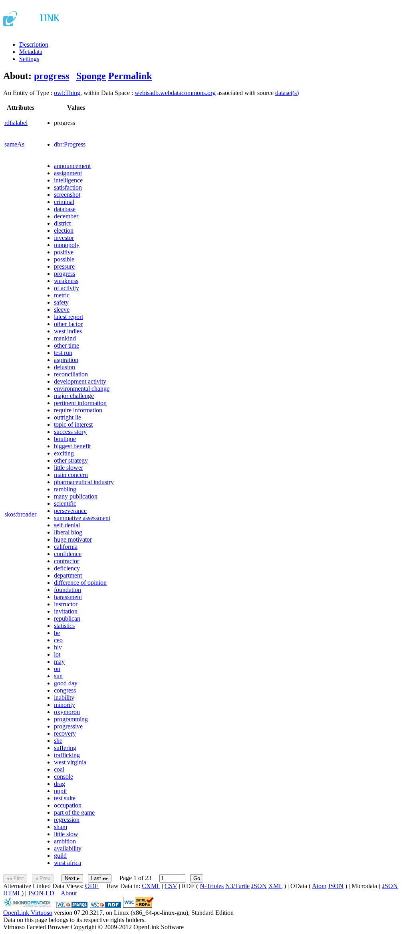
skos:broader (20, 514)
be (57, 632)
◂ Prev (42, 878)
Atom (319, 886)
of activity (66, 288)
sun (58, 676)
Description (33, 44)
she (58, 740)
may (59, 661)
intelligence (68, 180)
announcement (72, 165)
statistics (64, 625)
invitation (65, 611)
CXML (151, 886)
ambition (65, 841)
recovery (65, 733)
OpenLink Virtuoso (27, 912)
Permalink (130, 76)
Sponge (91, 76)
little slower (68, 467)
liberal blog (68, 532)
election (63, 230)
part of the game (74, 812)
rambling (65, 489)
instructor (65, 604)
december (66, 216)
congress (65, 690)
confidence (67, 553)
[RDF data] (105, 905)
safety (61, 302)
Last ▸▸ (99, 878)
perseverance (70, 510)
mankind (65, 338)
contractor (66, 561)
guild (60, 855)
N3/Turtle (237, 886)
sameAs (14, 144)
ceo (58, 640)
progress (51, 76)
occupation (67, 805)
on (57, 668)
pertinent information (80, 403)
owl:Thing (67, 92)
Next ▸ (72, 878)
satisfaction (68, 187)
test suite (64, 798)
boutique (65, 438)
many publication (75, 496)
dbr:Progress (69, 144)
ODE (92, 886)
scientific (65, 503)
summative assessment (82, 517)
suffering (65, 747)
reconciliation (71, 374)
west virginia (70, 762)
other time (66, 345)
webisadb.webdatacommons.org (175, 92)
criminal (64, 201)
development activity (80, 381)
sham (60, 826)
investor (64, 237)
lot (57, 654)
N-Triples (212, 886)
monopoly (66, 244)
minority (64, 704)
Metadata (30, 51)
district (62, 223)
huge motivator (73, 539)
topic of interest (73, 424)
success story (70, 431)
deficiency (67, 568)
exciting (64, 453)
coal (59, 769)
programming (71, 719)
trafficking (67, 755)
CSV (171, 886)
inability (64, 697)
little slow (66, 834)
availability (67, 848)
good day (65, 683)
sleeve (61, 309)
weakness (66, 280)
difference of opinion (80, 582)
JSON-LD (41, 893)
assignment (68, 173)
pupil (60, 791)
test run (63, 352)
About (69, 893)
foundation (67, 589)
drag (59, 783)
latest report (68, 316)
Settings (29, 58)
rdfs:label (16, 122)
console (63, 776)
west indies (68, 331)
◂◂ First (15, 878)
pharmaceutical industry (84, 482)
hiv (58, 647)
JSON (259, 886)
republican (67, 618)
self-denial (67, 525)
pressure (64, 266)
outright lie (67, 417)
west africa (67, 862)
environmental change (81, 388)
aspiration (66, 359)
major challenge (74, 395)
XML (275, 886)
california (65, 546)
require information (78, 410)
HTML (12, 893)
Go (196, 878)
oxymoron (67, 711)
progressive (68, 726)
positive (63, 252)
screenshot (67, 194)
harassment (68, 597)
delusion (64, 367)
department (68, 575)
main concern (71, 474)
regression (66, 819)
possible (64, 259)
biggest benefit (72, 446)
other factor (68, 324)
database (64, 209)
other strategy (71, 460)
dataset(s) (287, 92)
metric (61, 295)
